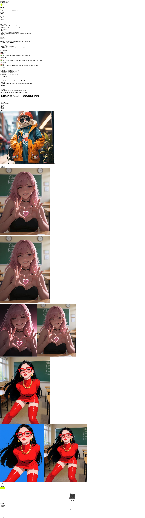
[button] (72, 167)
